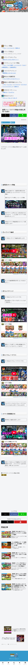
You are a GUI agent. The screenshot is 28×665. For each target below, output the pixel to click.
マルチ (24, 65)
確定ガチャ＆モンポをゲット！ (11, 59)
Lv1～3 (10, 98)
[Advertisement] (14, 29)
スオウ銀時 (10, 65)
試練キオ (17, 48)
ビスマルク (24, 84)
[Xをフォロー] (7, 521)
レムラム (9, 84)
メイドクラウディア (8, 86)
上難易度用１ (5, 67)
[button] (25, 365)
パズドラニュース (6, 122)
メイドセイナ (10, 48)
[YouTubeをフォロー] (20, 521)
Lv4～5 (15, 98)
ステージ (5, 98)
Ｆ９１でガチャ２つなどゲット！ (11, 78)
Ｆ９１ (4, 48)
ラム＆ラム (11, 92)
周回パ (13, 122)
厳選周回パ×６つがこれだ (9, 73)
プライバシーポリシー (14, 658)
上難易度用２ (13, 67)
